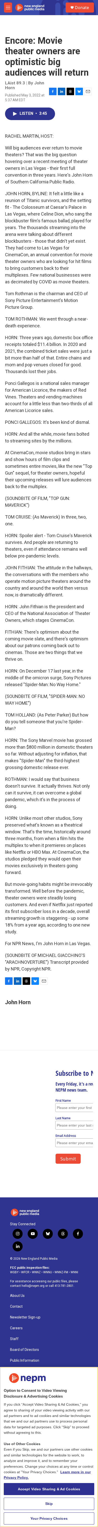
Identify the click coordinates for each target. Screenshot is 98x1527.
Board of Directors (24, 1350)
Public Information (24, 1360)
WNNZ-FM (61, 1272)
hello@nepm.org (33, 1286)
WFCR (25, 1272)
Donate (82, 7)
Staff (14, 1339)
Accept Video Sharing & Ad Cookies (49, 1489)
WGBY (14, 1272)
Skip (49, 1504)
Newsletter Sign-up (25, 1317)
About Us (17, 1296)
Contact (16, 1306)
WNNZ (36, 1272)
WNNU (47, 1272)
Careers (16, 1328)
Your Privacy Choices (49, 1518)
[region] (49, 1447)
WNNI (74, 1272)
